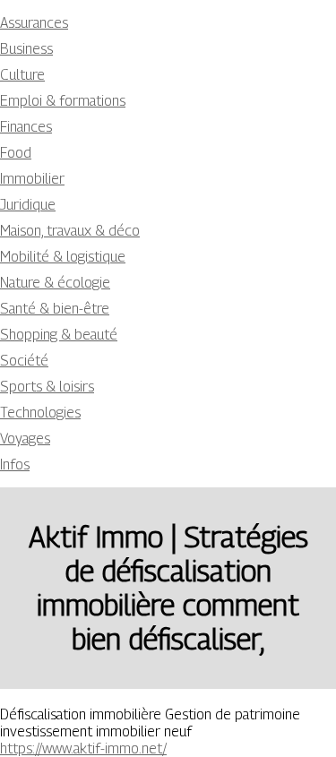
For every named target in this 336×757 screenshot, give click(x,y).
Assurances (34, 22)
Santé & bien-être (54, 308)
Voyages (25, 438)
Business (26, 48)
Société (24, 360)
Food (15, 152)
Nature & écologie (55, 282)
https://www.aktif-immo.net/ (83, 748)
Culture (22, 74)
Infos (15, 464)
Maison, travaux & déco (70, 230)
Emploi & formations (62, 100)
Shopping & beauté (58, 334)
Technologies (40, 412)
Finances (26, 126)
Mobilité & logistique (62, 256)
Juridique (28, 204)
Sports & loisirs (47, 386)
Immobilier (32, 178)
